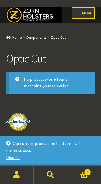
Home (17, 37)
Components (36, 37)
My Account (17, 175)
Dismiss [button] (13, 157)
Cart (77, 170)
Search (50, 175)
